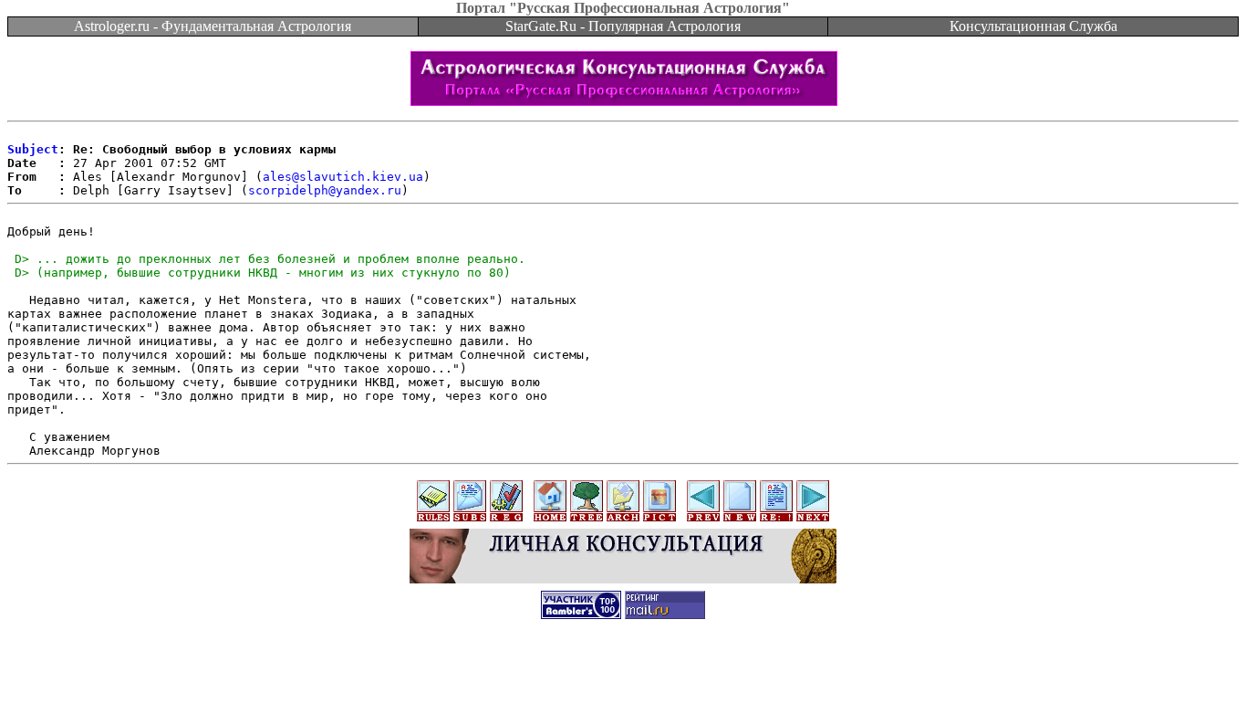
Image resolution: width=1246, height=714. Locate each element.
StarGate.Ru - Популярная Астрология (623, 26)
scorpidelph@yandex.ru (324, 190)
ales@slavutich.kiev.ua (343, 177)
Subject (32, 149)
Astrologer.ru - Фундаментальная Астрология (212, 26)
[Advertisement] (623, 673)
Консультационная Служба (1033, 26)
